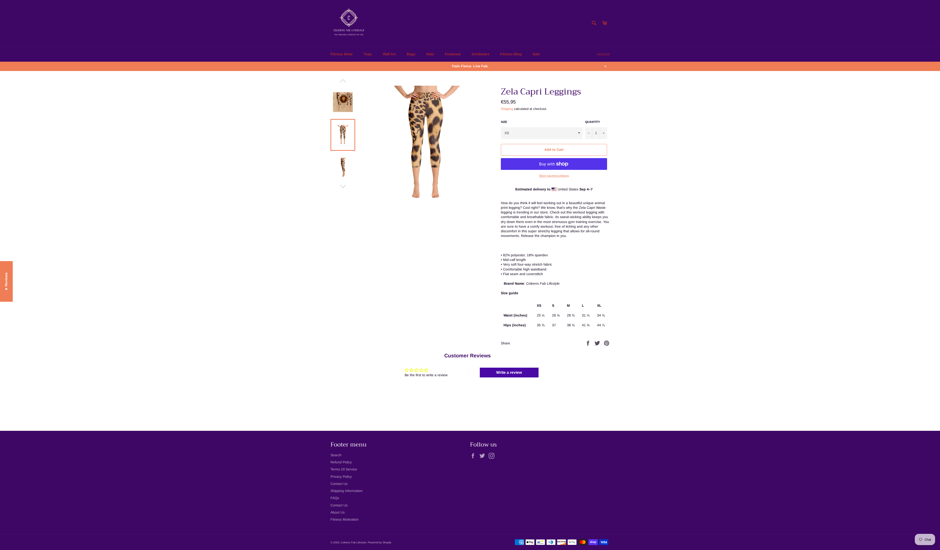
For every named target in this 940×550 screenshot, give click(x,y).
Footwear (453, 54)
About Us (337, 512)
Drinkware (480, 54)
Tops (368, 54)
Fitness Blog (511, 54)
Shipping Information (346, 491)
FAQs (334, 498)
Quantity (592, 122)
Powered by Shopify (379, 542)
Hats (430, 54)
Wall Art (389, 54)
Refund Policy (341, 462)
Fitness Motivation (344, 519)
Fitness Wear (341, 54)
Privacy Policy (341, 477)
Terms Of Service (343, 469)
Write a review (509, 372)
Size (504, 122)
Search (335, 455)
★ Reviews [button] (6, 281)
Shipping (507, 109)
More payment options (554, 175)
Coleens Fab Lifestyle (353, 542)
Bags (411, 54)
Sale (536, 54)
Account (603, 54)
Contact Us (339, 484)
